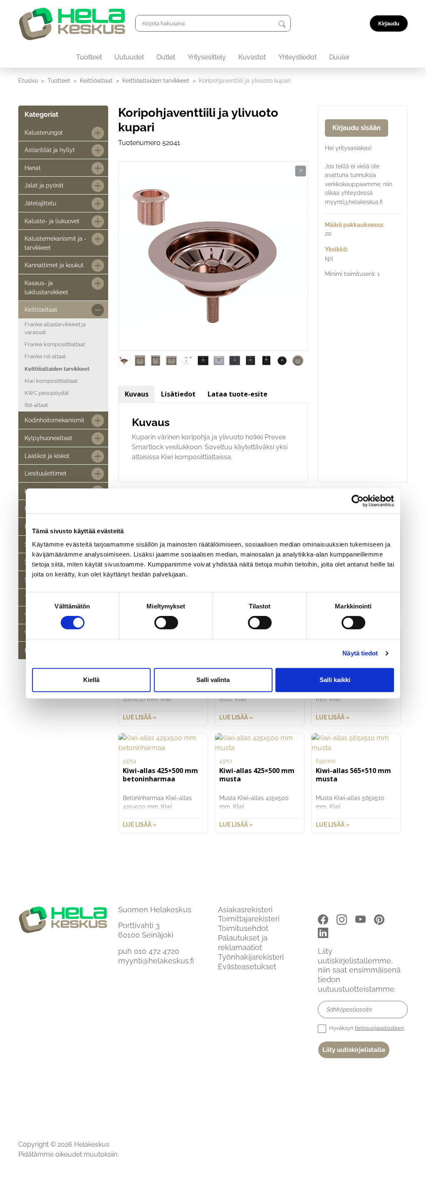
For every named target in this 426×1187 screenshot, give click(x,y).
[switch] (166, 622)
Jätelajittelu (40, 203)
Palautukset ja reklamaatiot (242, 942)
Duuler (339, 57)
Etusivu (28, 80)
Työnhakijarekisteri (251, 957)
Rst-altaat (36, 405)
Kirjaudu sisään (356, 128)
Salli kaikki (335, 679)
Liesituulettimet (46, 473)
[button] (300, 171)
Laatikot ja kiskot (47, 455)
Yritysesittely (207, 57)
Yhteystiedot (297, 57)
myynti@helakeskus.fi (156, 960)
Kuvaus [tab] (137, 394)
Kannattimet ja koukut (54, 264)
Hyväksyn (366, 1028)
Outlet (165, 57)
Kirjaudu (388, 23)
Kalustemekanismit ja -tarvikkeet (56, 243)
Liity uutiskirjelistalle (353, 1050)
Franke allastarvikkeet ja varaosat (55, 328)
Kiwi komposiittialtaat (51, 381)
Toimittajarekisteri (249, 918)
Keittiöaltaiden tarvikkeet (155, 80)
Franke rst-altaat (45, 356)
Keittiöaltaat (96, 80)
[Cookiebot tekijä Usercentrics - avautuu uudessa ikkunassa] (357, 501)
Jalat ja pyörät (44, 185)
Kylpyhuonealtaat (48, 437)
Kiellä (91, 679)
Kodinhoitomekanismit (54, 420)
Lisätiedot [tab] (178, 394)
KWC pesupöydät (47, 393)
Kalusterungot (44, 132)
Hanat (33, 167)
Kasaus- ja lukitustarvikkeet (46, 287)
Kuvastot (252, 57)
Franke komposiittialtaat (55, 344)
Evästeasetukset (247, 966)
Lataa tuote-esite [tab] (237, 394)
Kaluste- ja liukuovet (52, 220)
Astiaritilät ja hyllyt (50, 149)
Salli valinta (213, 679)
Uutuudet (129, 57)
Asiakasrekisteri (245, 909)
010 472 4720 (156, 951)
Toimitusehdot (243, 928)
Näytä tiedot (360, 653)
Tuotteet (89, 57)
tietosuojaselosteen (379, 1028)
